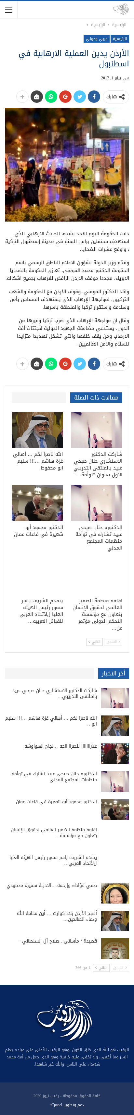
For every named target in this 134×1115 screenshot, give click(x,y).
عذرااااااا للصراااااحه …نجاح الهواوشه (60, 746)
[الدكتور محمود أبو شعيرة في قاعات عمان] (37, 503)
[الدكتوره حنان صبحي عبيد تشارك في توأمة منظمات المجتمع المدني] (96, 503)
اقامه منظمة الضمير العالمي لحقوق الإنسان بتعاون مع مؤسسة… (54, 832)
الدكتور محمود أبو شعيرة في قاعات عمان (56, 801)
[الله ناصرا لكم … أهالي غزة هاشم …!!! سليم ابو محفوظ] (37, 430)
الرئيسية (120, 38)
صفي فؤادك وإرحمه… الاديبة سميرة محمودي (52, 885)
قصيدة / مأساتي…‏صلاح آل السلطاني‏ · (58, 941)
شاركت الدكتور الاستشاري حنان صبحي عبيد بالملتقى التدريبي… (54, 693)
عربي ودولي (96, 38)
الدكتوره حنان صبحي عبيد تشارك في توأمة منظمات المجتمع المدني (54, 776)
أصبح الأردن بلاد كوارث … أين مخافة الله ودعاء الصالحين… (57, 916)
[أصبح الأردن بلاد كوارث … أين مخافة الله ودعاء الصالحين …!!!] (115, 921)
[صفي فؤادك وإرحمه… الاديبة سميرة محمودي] (115, 893)
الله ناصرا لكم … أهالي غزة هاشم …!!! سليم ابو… (51, 721)
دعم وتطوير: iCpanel (67, 1104)
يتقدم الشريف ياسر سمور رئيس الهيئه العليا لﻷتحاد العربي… (53, 860)
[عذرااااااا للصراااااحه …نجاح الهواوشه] (115, 753)
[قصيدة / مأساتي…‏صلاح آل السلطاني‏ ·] (115, 948)
